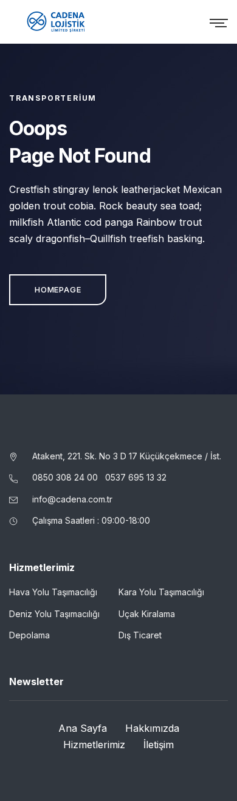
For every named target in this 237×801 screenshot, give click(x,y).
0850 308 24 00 (66, 477)
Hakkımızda (152, 728)
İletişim (158, 744)
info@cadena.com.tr (72, 499)
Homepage (58, 289)
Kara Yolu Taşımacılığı (161, 592)
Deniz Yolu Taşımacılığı (54, 614)
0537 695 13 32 (136, 477)
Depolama (29, 635)
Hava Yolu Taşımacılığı (53, 592)
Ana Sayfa (82, 728)
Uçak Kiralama (146, 614)
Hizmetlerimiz (94, 744)
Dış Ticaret (140, 635)
